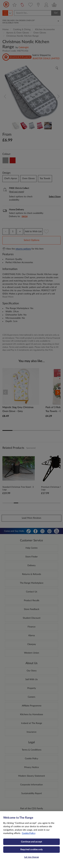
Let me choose (31, 857)
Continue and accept (31, 842)
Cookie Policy (28, 833)
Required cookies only (31, 849)
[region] (31, 837)
